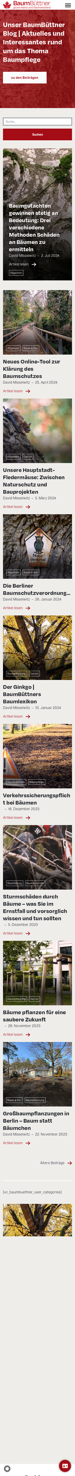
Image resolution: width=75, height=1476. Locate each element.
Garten (28, 456)
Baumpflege (36, 782)
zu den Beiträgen (24, 78)
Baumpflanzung (16, 673)
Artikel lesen (19, 264)
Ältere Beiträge (52, 1163)
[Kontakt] (65, 1466)
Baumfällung (14, 883)
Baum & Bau (31, 348)
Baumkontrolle (16, 782)
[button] (7, 1468)
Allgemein (16, 272)
